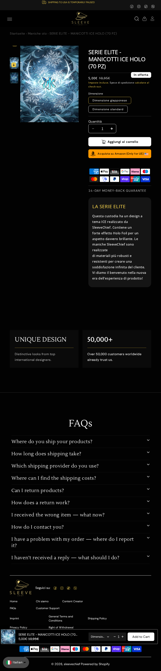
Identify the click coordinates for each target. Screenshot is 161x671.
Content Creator (72, 601)
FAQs (13, 608)
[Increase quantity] (122, 637)
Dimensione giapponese (109, 100)
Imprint (14, 618)
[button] (9, 18)
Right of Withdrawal (61, 627)
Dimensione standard (107, 109)
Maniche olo (37, 33)
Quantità (95, 121)
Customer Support (47, 608)
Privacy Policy (18, 627)
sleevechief (72, 664)
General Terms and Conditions (61, 618)
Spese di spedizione (122, 82)
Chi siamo (42, 601)
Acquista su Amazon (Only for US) (121, 153)
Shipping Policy (97, 618)
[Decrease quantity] (115, 637)
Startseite (17, 33)
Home (13, 601)
